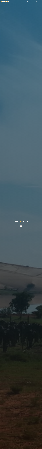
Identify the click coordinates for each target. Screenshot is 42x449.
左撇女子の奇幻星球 (5, 1)
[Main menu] (40, 1)
